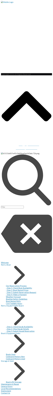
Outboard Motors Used (15, 359)
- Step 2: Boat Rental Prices (17, 290)
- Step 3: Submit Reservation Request (21, 292)
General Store (6, 386)
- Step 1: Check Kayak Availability (19, 327)
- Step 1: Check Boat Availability (19, 288)
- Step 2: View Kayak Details (17, 329)
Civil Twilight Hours (14, 303)
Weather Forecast (13, 297)
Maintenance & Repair (10, 384)
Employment (6, 391)
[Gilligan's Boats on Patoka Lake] (7, 2)
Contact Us (5, 393)
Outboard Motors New (15, 356)
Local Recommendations (11, 389)
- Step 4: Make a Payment (16, 294)
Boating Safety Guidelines (16, 299)
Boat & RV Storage (13, 382)
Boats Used (10, 354)
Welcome (5, 262)
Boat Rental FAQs (13, 301)
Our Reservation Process (16, 286)
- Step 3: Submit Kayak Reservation (20, 331)
